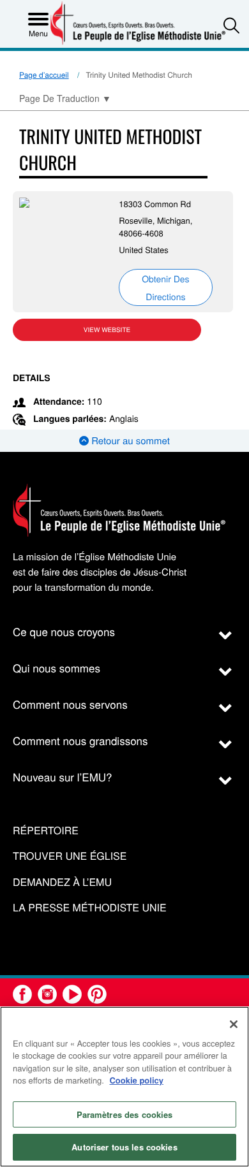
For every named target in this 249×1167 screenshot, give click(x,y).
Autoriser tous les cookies (124, 1147)
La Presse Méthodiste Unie (90, 908)
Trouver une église (69, 856)
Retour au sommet (129, 440)
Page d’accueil (44, 74)
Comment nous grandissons (80, 740)
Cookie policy (136, 1080)
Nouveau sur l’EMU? (62, 777)
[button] (231, 25)
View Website (107, 329)
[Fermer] (234, 1024)
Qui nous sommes (56, 668)
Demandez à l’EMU (62, 882)
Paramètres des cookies (125, 1114)
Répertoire (46, 830)
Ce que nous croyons (64, 631)
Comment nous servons (70, 704)
